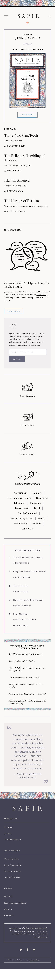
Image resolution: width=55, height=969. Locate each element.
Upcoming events (11, 859)
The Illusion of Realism (21, 201)
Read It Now (26, 115)
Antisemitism (20, 493)
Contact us (8, 915)
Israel (37, 508)
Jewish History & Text (21, 518)
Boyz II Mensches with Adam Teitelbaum (25, 654)
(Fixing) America (28, 38)
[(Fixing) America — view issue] (27, 80)
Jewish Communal (27, 513)
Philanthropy (20, 523)
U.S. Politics (27, 528)
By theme (8, 827)
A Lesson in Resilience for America (27, 557)
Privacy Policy (34, 960)
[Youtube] (34, 949)
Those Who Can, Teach (21, 135)
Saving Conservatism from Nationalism (29, 571)
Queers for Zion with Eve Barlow (22, 661)
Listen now (13, 311)
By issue (7, 833)
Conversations (12, 865)
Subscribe (8, 896)
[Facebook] (27, 949)
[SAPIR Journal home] (28, 16)
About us (8, 909)
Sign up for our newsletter (15, 903)
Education (19, 503)
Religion (37, 523)
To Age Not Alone (20, 614)
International (22, 508)
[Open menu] (6, 16)
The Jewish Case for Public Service (27, 600)
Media (41, 518)
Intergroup (35, 503)
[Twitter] (21, 949)
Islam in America (16, 180)
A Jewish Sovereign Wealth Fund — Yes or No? (27, 694)
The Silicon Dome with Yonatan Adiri (24, 677)
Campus (37, 493)
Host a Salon (12, 877)
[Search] (50, 16)
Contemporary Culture (19, 498)
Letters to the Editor (12, 871)
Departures (42, 498)
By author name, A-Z (12, 839)
